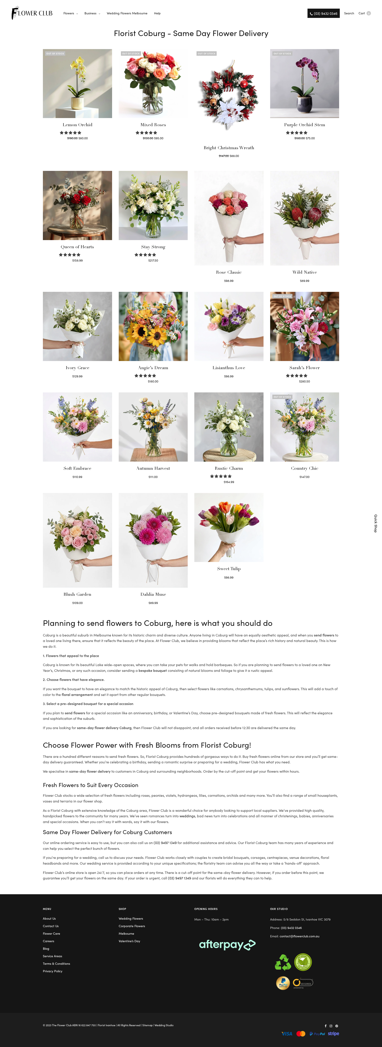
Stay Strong (153, 247)
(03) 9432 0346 (291, 927)
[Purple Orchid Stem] (304, 83)
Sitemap (147, 1025)
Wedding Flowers (131, 918)
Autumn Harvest (153, 469)
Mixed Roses (153, 125)
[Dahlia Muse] (153, 540)
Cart (364, 13)
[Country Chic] (304, 427)
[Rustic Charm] (229, 427)
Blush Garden (77, 595)
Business (90, 13)
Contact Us (51, 926)
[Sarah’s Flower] (304, 326)
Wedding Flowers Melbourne (127, 13)
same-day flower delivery (90, 771)
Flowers (68, 13)
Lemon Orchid (77, 125)
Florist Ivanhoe (106, 1025)
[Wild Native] (304, 218)
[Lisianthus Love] (229, 326)
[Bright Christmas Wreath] (229, 95)
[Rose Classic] (229, 218)
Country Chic (304, 469)
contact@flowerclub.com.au (299, 936)
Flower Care (51, 933)
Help (157, 13)
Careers (48, 941)
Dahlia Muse (153, 595)
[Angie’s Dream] (153, 326)
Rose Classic (229, 273)
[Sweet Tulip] (229, 527)
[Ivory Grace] (77, 326)
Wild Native (304, 273)
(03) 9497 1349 (165, 842)
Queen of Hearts (77, 247)
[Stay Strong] (153, 205)
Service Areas (52, 956)
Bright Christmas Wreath (229, 148)
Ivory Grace (77, 368)
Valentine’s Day (129, 941)
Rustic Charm (229, 469)
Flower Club (64, 1025)
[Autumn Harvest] (153, 427)
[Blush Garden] (77, 540)
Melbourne (126, 933)
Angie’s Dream (153, 368)
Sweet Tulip (229, 569)
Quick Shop (376, 523)
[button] (71, 132)
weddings (187, 815)
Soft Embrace (77, 469)
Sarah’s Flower (304, 368)
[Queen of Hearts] (77, 205)
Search (349, 13)
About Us (49, 918)
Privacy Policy (52, 971)
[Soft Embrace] (77, 427)
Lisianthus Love (228, 368)
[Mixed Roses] (153, 83)
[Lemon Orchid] (77, 83)
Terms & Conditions (56, 963)
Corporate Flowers (132, 926)
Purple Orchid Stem (304, 125)
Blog (46, 948)
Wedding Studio (164, 1025)
